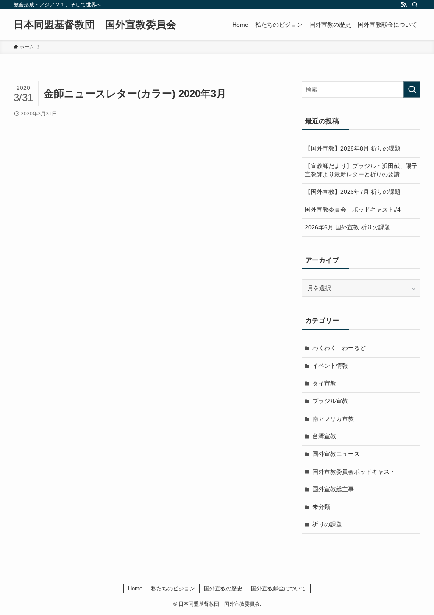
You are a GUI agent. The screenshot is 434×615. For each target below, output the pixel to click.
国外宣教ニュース (336, 453)
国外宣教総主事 (333, 489)
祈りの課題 (327, 524)
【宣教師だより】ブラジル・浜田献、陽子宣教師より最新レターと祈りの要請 (361, 170)
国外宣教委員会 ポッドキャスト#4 (353, 209)
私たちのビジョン (173, 588)
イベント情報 (330, 365)
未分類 (321, 506)
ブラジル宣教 (330, 400)
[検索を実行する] (411, 89)
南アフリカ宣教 (333, 418)
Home (135, 588)
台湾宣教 (324, 436)
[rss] (403, 4)
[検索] (414, 4)
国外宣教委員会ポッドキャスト (353, 471)
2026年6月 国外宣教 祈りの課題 (347, 227)
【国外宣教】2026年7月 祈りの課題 (353, 191)
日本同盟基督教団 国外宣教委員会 (95, 25)
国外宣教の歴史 (223, 588)
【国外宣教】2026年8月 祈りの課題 (353, 148)
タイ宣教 (324, 383)
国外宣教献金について (278, 588)
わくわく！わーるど (339, 347)
